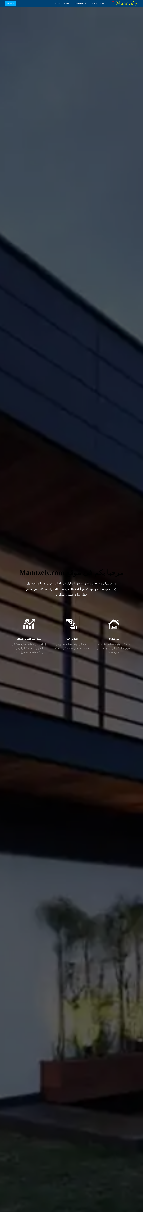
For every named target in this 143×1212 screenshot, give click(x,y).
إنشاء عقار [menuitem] (10, 3)
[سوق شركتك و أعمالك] (29, 624)
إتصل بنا (66, 3)
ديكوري (94, 3)
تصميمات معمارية (80, 3)
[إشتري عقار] (71, 624)
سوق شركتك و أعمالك (29, 638)
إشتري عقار (71, 638)
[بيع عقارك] (114, 624)
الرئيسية (102, 3)
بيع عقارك (113, 638)
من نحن (58, 3)
